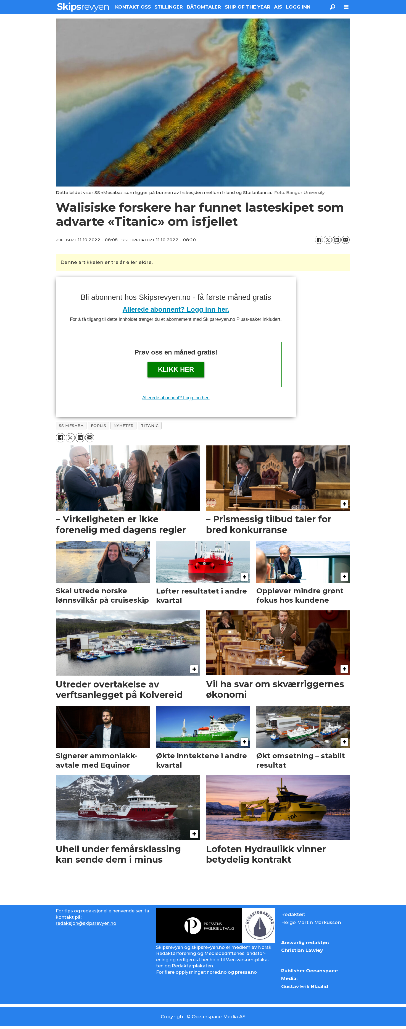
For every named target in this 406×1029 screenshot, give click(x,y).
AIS (278, 7)
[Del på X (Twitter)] (328, 240)
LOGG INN (298, 7)
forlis (98, 425)
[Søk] (332, 7)
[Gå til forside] (83, 7)
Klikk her (176, 369)
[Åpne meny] (346, 7)
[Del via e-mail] (345, 240)
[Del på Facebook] (319, 240)
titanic (150, 425)
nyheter (124, 425)
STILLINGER (168, 7)
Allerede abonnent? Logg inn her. (176, 309)
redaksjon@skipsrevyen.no (86, 923)
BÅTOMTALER (204, 7)
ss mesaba (71, 425)
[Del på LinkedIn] (337, 240)
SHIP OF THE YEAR (247, 7)
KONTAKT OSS (133, 7)
